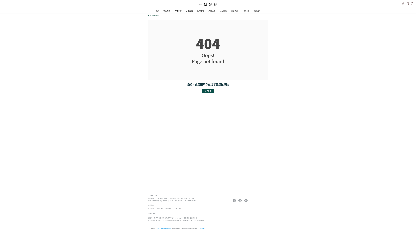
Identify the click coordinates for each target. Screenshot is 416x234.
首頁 (157, 11)
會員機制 (257, 11)
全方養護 (223, 11)
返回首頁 (208, 91)
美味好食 (178, 11)
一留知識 (245, 11)
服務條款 (151, 209)
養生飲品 (166, 11)
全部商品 (234, 11)
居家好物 (189, 11)
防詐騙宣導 (177, 209)
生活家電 (200, 11)
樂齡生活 (211, 11)
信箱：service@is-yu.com (157, 201)
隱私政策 (168, 209)
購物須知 (160, 209)
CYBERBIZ (201, 228)
